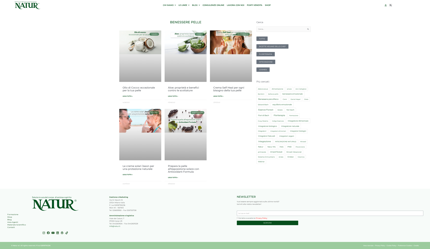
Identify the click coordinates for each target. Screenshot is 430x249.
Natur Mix (272, 147)
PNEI (289, 147)
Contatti (11, 227)
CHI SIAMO (168, 5)
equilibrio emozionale (282, 104)
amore (289, 89)
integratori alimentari (278, 131)
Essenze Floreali (265, 110)
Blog (9, 220)
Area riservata (368, 245)
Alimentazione (277, 89)
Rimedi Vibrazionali (294, 152)
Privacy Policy (261, 218)
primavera (262, 152)
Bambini (261, 94)
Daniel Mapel (295, 99)
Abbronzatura (263, 89)
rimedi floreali (276, 152)
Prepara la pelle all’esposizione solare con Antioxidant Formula (183, 169)
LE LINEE (182, 5)
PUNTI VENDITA (254, 5)
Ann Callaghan (301, 89)
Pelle (281, 147)
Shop (9, 217)
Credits (416, 245)
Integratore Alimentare (298, 121)
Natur (260, 147)
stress (281, 157)
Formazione (293, 115)
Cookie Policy (391, 245)
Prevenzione (300, 147)
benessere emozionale (292, 94)
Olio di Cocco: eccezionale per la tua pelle (139, 89)
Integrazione (264, 141)
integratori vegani (286, 136)
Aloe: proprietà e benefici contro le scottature (183, 89)
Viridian (290, 157)
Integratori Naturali (266, 136)
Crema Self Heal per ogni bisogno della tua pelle (228, 89)
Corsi (285, 99)
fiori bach (290, 110)
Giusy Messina (263, 121)
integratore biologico (267, 126)
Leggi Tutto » (128, 96)
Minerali (303, 141)
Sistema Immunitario (266, 157)
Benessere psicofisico (268, 99)
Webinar (261, 162)
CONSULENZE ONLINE (213, 5)
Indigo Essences (278, 121)
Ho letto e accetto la (253, 218)
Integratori (262, 131)
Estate (280, 110)
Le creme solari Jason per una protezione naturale (138, 167)
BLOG (195, 5)
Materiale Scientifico (16, 225)
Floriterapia (279, 115)
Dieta (306, 99)
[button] (390, 5)
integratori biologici (298, 131)
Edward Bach (263, 105)
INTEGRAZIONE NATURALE (285, 142)
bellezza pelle (273, 94)
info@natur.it (114, 226)
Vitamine (301, 157)
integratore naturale (290, 126)
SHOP (268, 5)
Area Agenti (12, 222)
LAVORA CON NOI (235, 5)
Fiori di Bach (263, 115)
